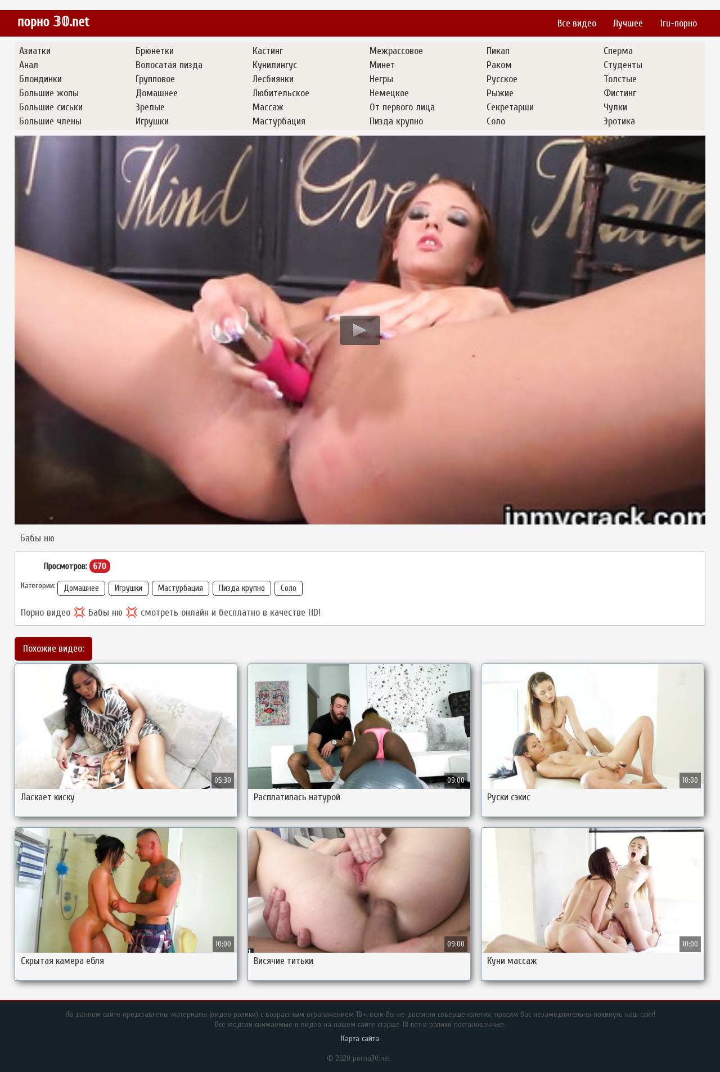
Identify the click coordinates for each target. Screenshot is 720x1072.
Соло (288, 588)
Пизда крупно (242, 588)
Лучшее (628, 23)
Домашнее (81, 588)
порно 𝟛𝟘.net (53, 21)
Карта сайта (360, 1038)
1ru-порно (678, 23)
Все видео (576, 23)
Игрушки (128, 588)
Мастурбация (180, 588)
